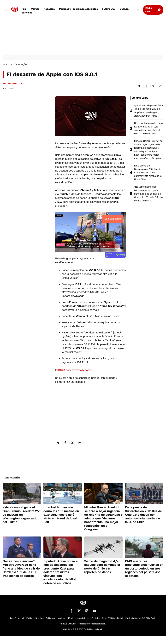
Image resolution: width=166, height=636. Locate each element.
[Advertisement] (27, 282)
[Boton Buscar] (138, 10)
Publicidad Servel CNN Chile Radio (140, 618)
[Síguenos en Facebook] (71, 611)
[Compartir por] (160, 86)
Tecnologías (21, 64)
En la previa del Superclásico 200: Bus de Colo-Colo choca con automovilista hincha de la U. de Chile (148, 172)
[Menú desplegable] (6, 9)
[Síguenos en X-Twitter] (79, 611)
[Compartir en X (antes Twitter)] (153, 86)
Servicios (27, 12)
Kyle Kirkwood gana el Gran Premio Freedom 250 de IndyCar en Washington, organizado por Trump (148, 110)
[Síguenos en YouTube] (94, 611)
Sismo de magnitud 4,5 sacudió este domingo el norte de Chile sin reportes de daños (102, 566)
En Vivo (29, 618)
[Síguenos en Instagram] (86, 611)
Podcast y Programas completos (78, 9)
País (24, 9)
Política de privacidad (55, 618)
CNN (10, 88)
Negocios (49, 9)
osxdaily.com (82, 370)
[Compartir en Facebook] (146, 86)
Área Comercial (17, 618)
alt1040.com (63, 370)
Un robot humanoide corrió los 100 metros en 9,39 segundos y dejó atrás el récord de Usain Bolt (148, 128)
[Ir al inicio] (14, 9)
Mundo (35, 9)
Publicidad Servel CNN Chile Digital (107, 618)
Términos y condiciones (78, 618)
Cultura (124, 9)
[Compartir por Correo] (139, 86)
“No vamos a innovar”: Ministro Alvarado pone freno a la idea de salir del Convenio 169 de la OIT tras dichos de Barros (148, 193)
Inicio (5, 64)
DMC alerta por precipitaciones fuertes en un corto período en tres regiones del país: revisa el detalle (144, 568)
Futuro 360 (108, 9)
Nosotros (39, 618)
